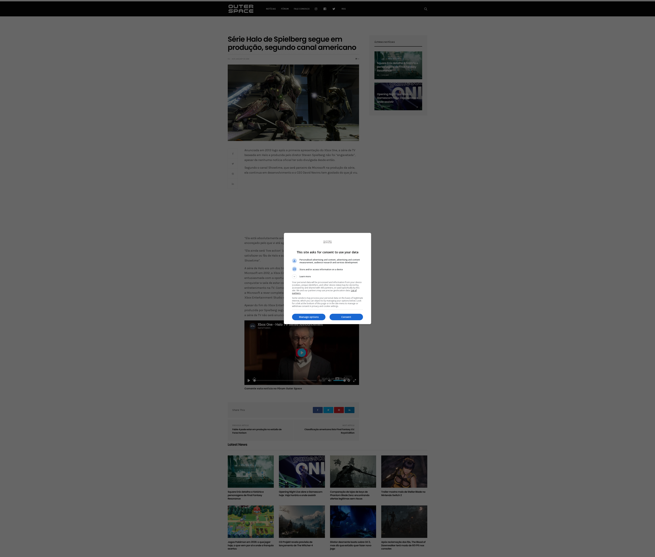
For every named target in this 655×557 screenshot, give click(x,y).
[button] (327, 276)
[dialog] (327, 278)
